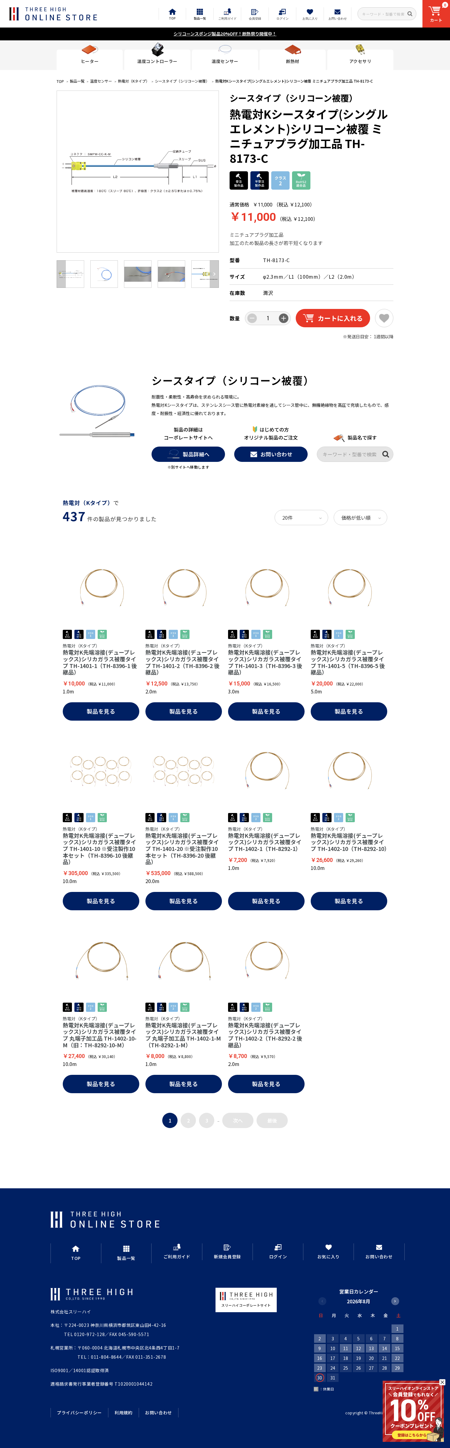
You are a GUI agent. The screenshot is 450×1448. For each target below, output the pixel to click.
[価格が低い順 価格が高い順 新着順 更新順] (360, 517)
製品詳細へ (196, 454)
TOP (60, 81)
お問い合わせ (277, 454)
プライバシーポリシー (79, 1412)
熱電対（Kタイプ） (133, 81)
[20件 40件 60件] (301, 517)
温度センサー (101, 81)
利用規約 (123, 1412)
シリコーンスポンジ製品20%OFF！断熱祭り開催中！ (225, 34)
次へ (238, 1120)
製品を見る (101, 711)
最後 (272, 1120)
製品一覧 (77, 81)
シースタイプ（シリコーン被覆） (182, 81)
